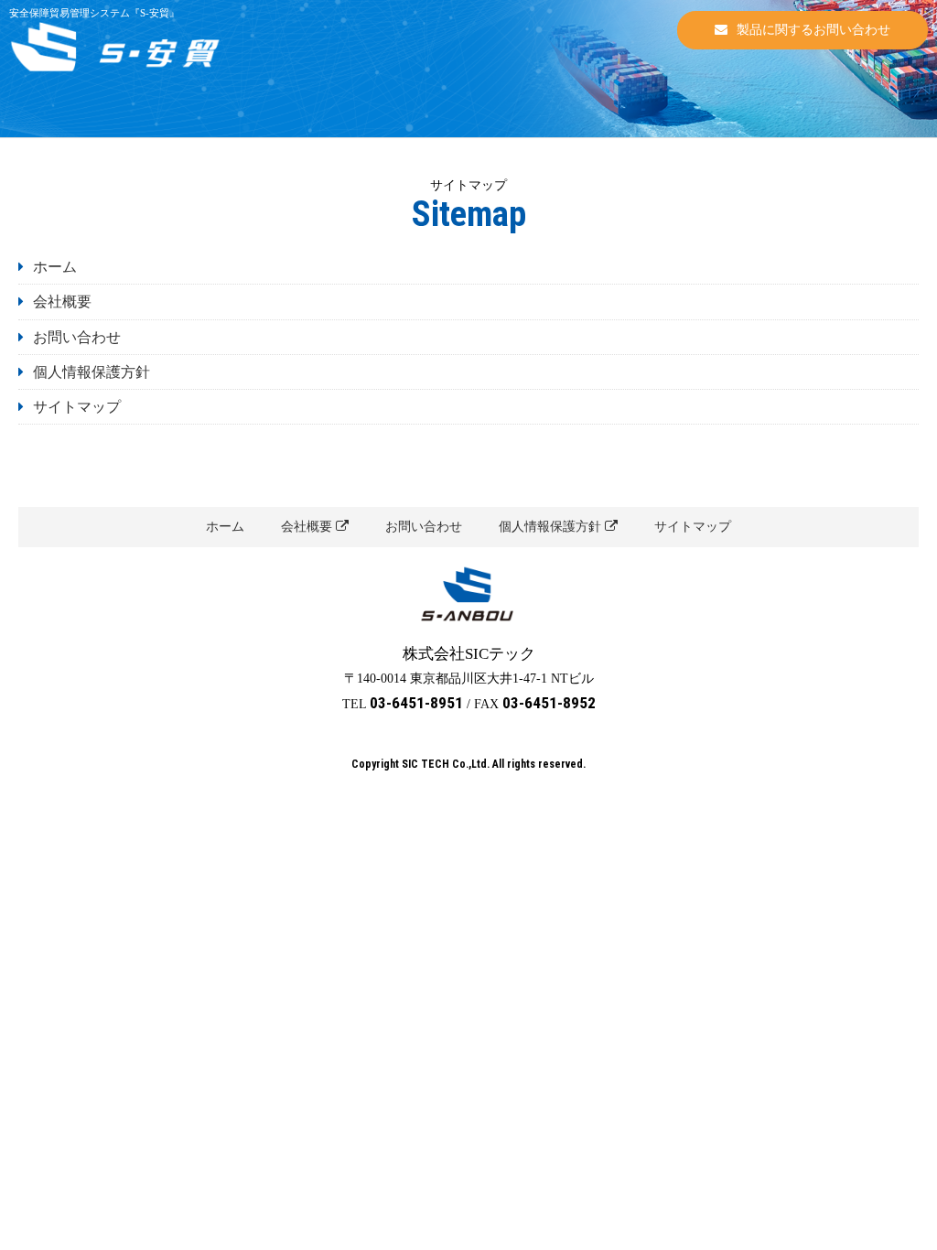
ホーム (55, 267)
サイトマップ (77, 407)
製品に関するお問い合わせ (813, 30)
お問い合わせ (77, 337)
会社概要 (62, 301)
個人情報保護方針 (91, 372)
